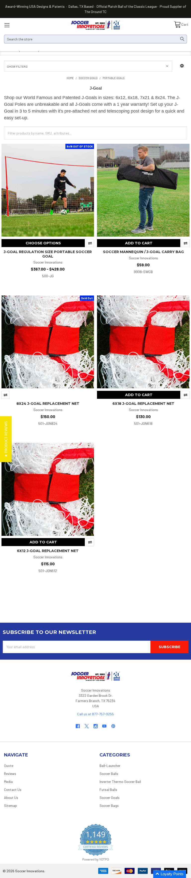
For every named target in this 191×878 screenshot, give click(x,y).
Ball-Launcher (109, 765)
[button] (182, 66)
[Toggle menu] (7, 25)
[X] (87, 726)
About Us (11, 797)
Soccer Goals (109, 797)
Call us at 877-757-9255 (95, 714)
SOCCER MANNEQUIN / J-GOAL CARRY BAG (143, 252)
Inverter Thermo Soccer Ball (120, 781)
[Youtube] (104, 726)
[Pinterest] (113, 726)
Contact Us (12, 789)
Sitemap (10, 805)
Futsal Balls (108, 789)
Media (8, 781)
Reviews (10, 773)
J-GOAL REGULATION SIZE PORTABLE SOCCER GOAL (48, 254)
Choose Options (43, 243)
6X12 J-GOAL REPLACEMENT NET (48, 551)
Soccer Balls (108, 773)
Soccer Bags (109, 805)
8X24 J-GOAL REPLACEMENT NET (47, 403)
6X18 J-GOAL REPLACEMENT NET (143, 403)
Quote (8, 765)
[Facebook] (78, 726)
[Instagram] (95, 726)
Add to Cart (138, 243)
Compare (90, 243)
